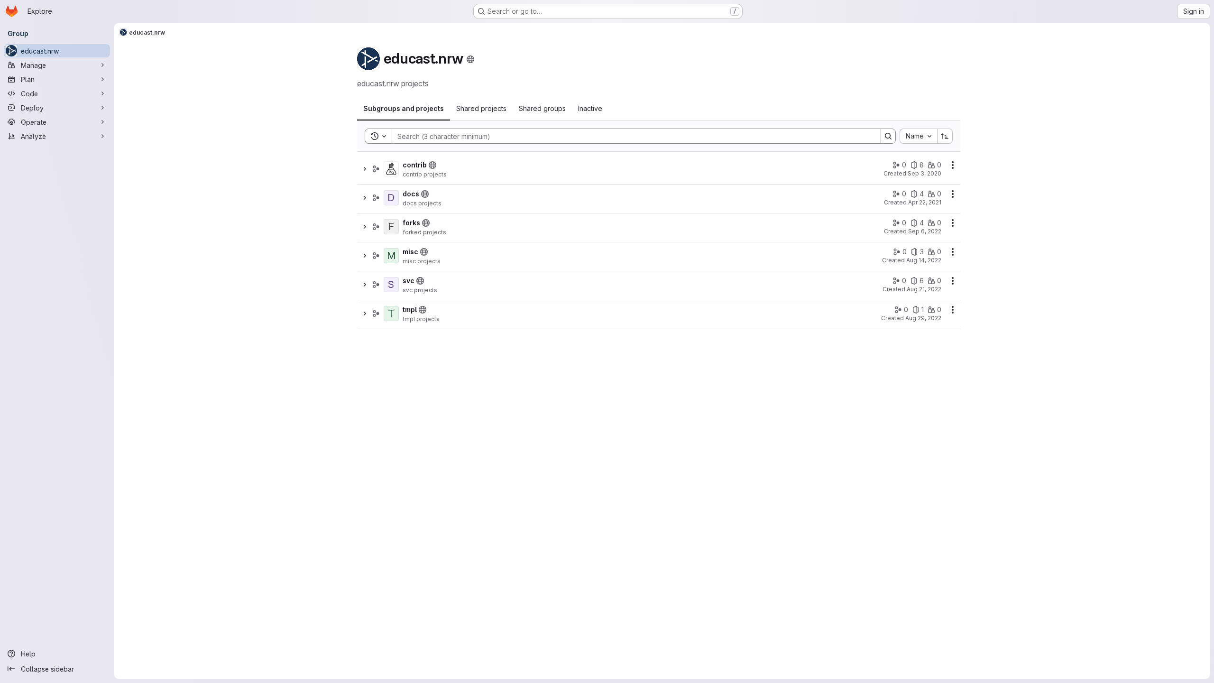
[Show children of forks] (364, 226)
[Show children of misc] (364, 255)
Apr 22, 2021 (924, 202)
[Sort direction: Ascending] (945, 136)
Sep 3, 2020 (924, 173)
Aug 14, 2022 (923, 260)
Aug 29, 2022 (923, 318)
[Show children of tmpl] (364, 313)
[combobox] (918, 136)
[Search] (888, 136)
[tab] (403, 108)
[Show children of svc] (364, 284)
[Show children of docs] (364, 197)
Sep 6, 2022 (924, 231)
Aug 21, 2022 (924, 289)
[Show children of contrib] (364, 168)
